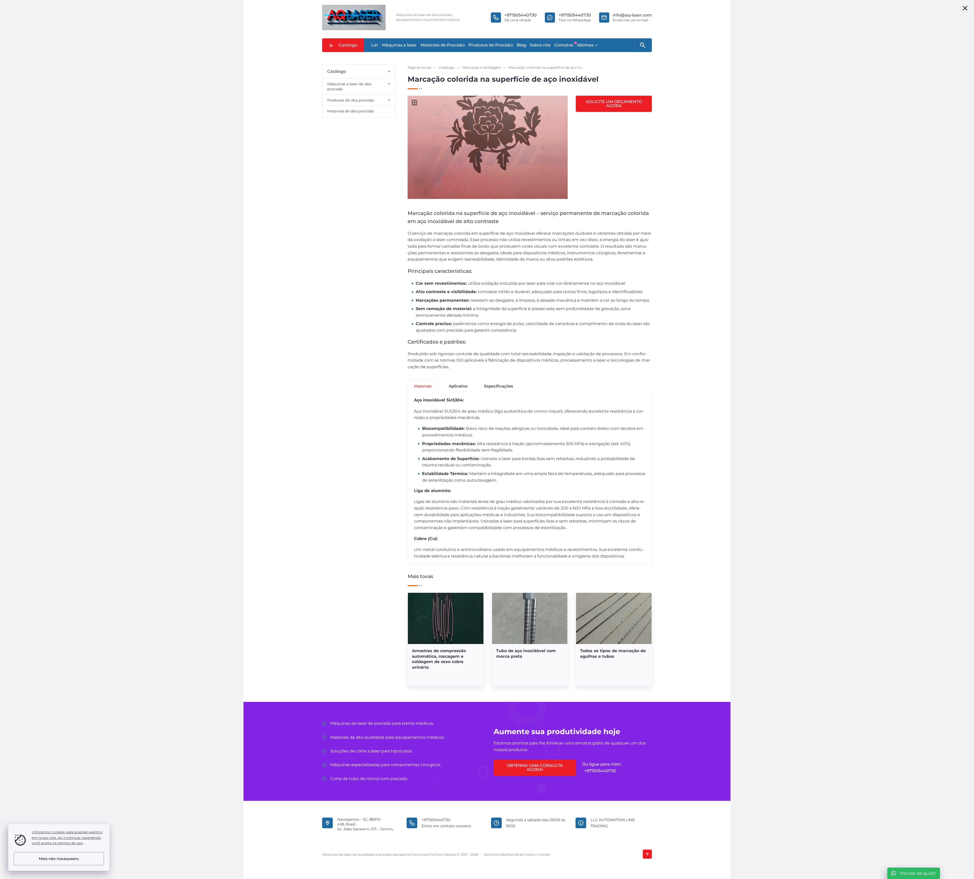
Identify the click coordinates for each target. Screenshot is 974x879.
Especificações (498, 386)
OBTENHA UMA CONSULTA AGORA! (535, 767)
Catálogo (348, 45)
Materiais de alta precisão (350, 111)
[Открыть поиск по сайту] (642, 45)
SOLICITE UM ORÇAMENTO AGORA (614, 103)
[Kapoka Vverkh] (647, 854)
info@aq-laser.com (632, 15)
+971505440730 (521, 15)
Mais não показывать (59, 858)
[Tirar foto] (965, 8)
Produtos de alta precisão (350, 100)
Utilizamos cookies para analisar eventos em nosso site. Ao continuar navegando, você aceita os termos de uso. (67, 837)
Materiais (423, 386)
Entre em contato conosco (446, 826)
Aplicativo (458, 386)
